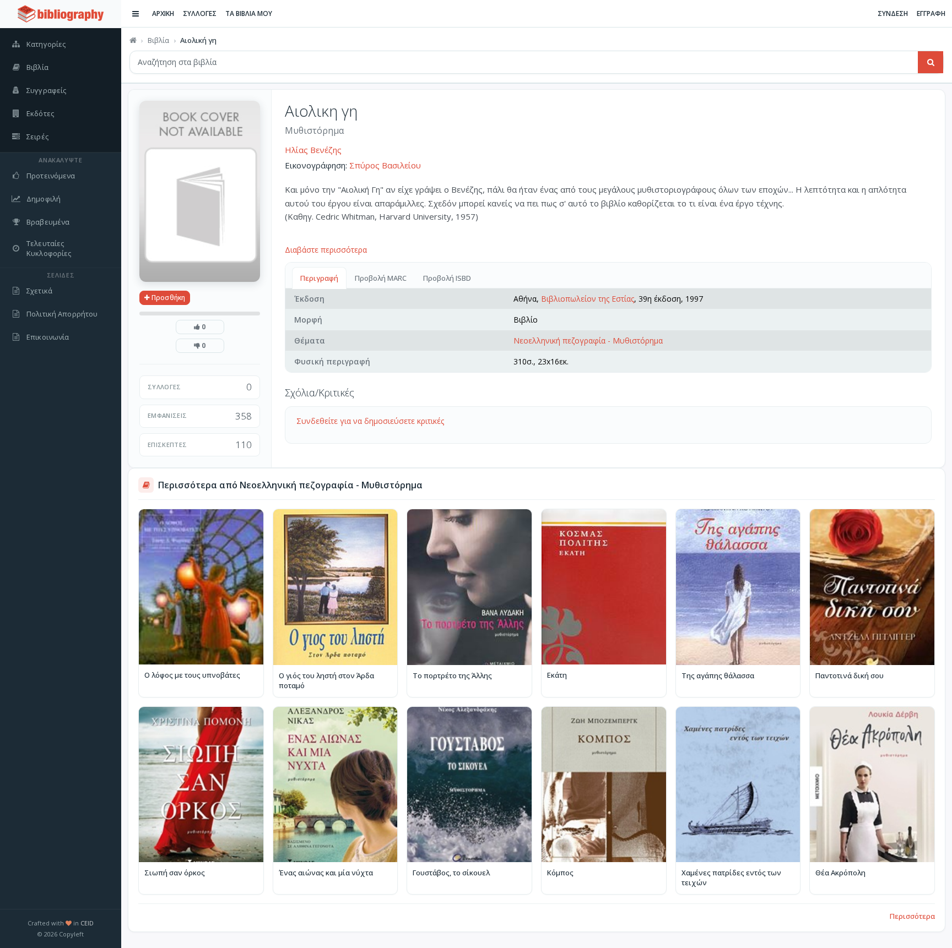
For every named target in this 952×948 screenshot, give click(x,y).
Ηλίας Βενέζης (313, 149)
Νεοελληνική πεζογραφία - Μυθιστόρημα (588, 340)
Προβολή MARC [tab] (381, 278)
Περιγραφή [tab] (319, 278)
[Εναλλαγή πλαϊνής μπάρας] (135, 14)
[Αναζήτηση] (930, 62)
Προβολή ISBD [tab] (447, 278)
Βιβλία (158, 40)
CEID (87, 923)
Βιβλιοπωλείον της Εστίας (587, 298)
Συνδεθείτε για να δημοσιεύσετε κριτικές (370, 421)
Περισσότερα (912, 916)
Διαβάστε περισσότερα (326, 249)
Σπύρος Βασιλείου (385, 165)
